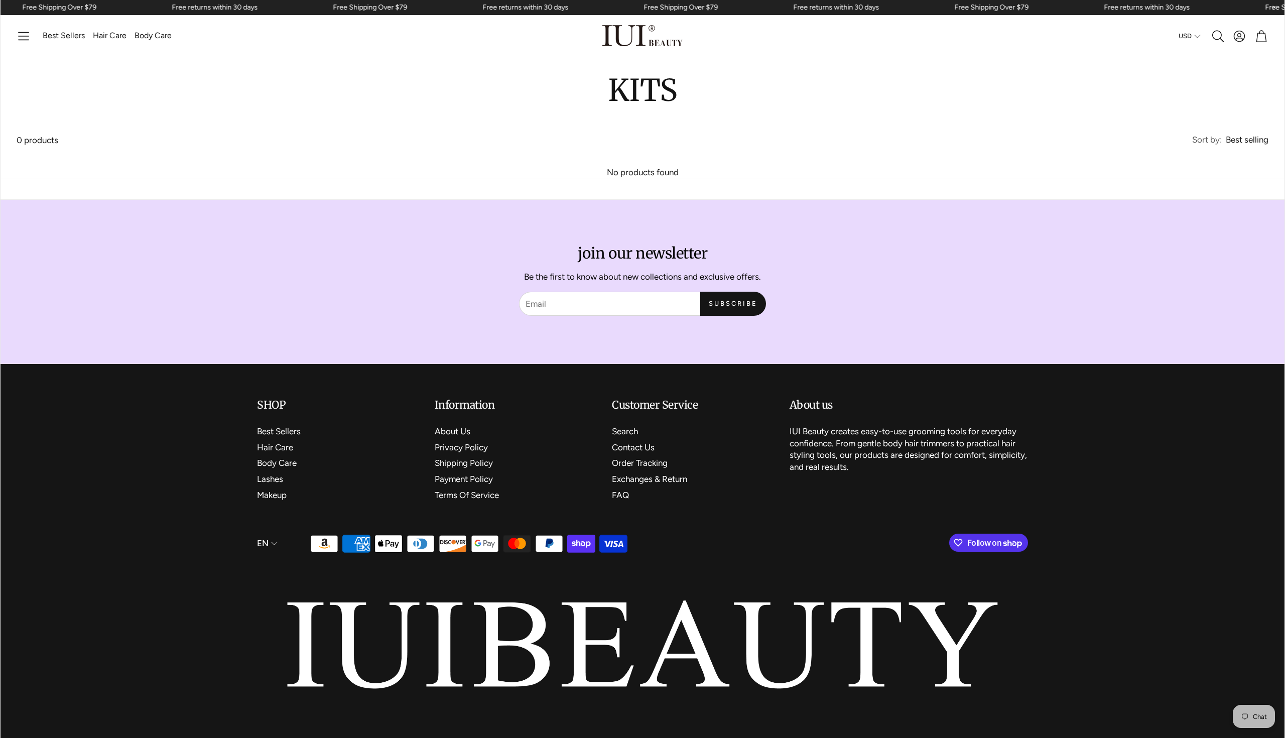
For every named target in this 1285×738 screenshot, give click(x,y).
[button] (24, 36)
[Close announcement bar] (1274, 7)
